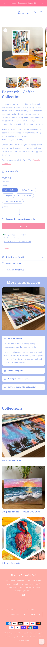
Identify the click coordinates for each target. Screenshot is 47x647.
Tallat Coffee (10, 190)
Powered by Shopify (25, 633)
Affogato (8, 196)
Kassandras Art (14, 633)
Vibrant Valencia (11, 563)
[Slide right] (44, 83)
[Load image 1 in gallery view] (11, 82)
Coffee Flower (28, 190)
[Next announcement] (42, 3)
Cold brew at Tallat (13, 201)
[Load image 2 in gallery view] (23, 82)
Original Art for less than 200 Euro (21, 511)
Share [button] (7, 248)
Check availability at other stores (17, 241)
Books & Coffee (24, 196)
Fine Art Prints (10, 460)
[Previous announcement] (4, 3)
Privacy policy (10, 637)
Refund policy (38, 633)
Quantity (5, 207)
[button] (5, 12)
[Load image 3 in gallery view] (35, 82)
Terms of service (22, 637)
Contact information (37, 637)
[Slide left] (3, 83)
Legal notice (25, 640)
